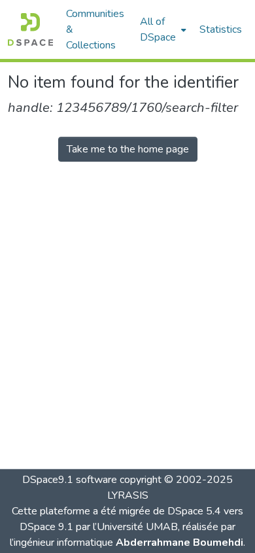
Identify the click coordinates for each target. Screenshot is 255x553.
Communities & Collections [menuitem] (95, 29)
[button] (30, 29)
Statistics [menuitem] (220, 29)
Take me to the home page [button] (128, 149)
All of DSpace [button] (158, 29)
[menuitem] (161, 29)
